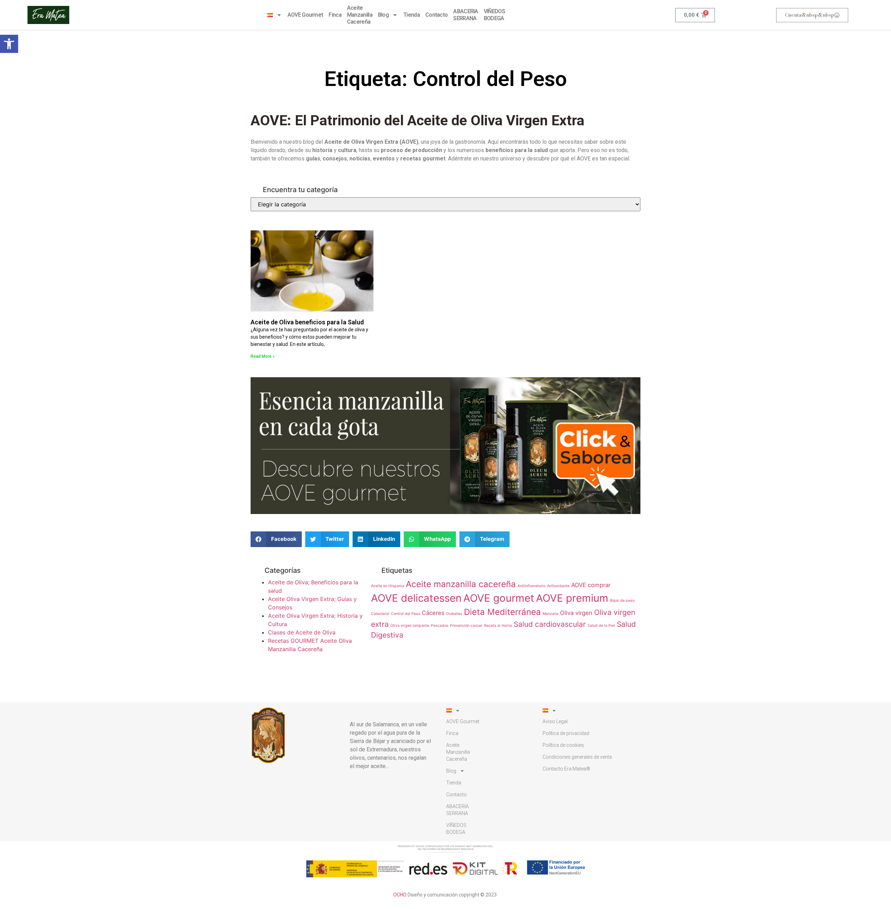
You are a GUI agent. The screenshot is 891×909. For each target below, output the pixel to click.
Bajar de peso (622, 600)
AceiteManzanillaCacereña (359, 15)
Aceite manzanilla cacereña (461, 584)
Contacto (436, 14)
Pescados (439, 625)
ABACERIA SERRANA (465, 15)
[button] (9, 44)
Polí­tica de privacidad (566, 733)
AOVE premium (572, 598)
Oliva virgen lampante (410, 625)
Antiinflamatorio (531, 586)
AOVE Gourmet (305, 14)
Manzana (550, 613)
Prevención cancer (466, 625)
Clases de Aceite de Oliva (302, 632)
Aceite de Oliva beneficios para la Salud (307, 322)
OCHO (400, 895)
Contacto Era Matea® (566, 769)
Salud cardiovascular (550, 624)
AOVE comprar (590, 585)
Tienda (411, 14)
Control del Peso (405, 613)
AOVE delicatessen (416, 598)
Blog (383, 14)
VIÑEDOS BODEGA (494, 15)
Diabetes (454, 613)
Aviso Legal (555, 721)
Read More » (263, 356)
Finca (335, 14)
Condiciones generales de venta (577, 757)
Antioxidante (558, 586)
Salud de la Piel (601, 625)
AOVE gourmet (498, 598)
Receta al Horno (498, 625)
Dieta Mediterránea (502, 612)
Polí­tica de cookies (563, 745)
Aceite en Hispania (387, 586)
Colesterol (380, 613)
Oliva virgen (576, 612)
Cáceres (433, 612)
